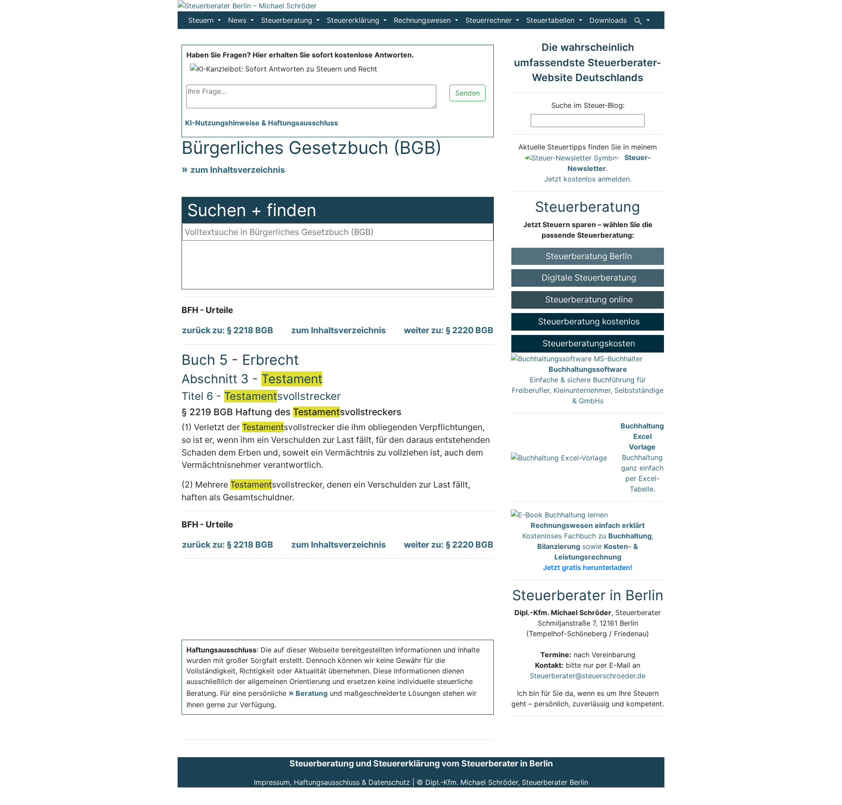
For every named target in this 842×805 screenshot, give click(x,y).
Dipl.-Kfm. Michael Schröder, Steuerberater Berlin (506, 782)
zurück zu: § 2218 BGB (227, 330)
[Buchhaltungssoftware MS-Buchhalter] (576, 358)
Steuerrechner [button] (489, 20)
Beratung (312, 693)
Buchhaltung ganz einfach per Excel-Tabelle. (642, 457)
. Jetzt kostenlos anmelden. (597, 168)
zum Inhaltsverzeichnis (237, 169)
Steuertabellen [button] (551, 20)
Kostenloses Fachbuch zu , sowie (587, 546)
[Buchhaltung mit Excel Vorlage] (559, 456)
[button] (641, 20)
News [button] (238, 20)
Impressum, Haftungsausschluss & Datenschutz (332, 782)
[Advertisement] (337, 267)
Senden (467, 93)
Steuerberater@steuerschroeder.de (588, 675)
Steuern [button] (202, 20)
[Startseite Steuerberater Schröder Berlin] (247, 5)
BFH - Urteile (207, 310)
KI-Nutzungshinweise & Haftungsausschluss (261, 122)
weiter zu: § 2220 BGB (448, 330)
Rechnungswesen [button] (423, 20)
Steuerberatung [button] (287, 20)
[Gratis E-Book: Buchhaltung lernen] (559, 513)
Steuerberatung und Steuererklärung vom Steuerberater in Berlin (421, 763)
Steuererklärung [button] (354, 20)
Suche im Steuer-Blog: (587, 105)
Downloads (608, 20)
